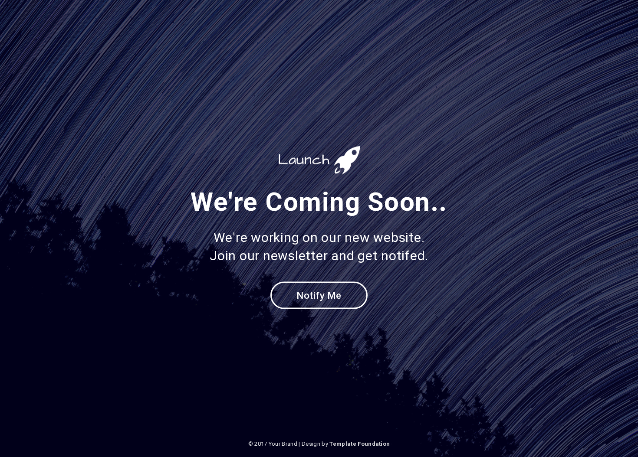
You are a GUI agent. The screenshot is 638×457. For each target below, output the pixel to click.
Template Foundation (359, 444)
